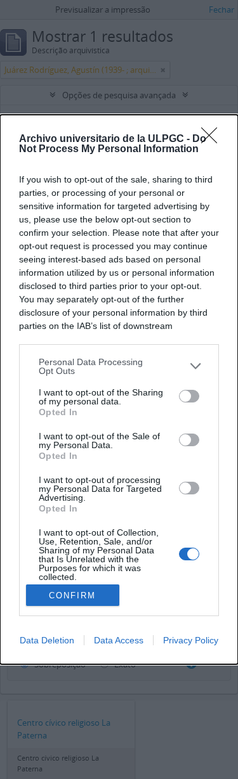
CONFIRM (72, 595)
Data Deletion (47, 640)
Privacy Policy (190, 640)
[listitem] (119, 366)
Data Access (118, 640)
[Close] (213, 139)
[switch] (189, 396)
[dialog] (119, 390)
